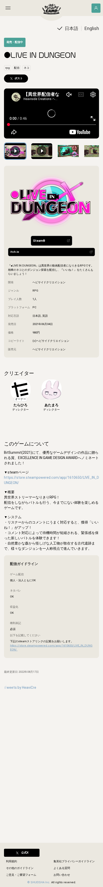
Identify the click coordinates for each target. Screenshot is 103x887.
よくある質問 (62, 868)
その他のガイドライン (20, 868)
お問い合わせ (62, 874)
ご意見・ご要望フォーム (21, 874)
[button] (71, 28)
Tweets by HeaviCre (20, 688)
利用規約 (11, 861)
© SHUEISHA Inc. (38, 882)
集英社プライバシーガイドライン (74, 861)
